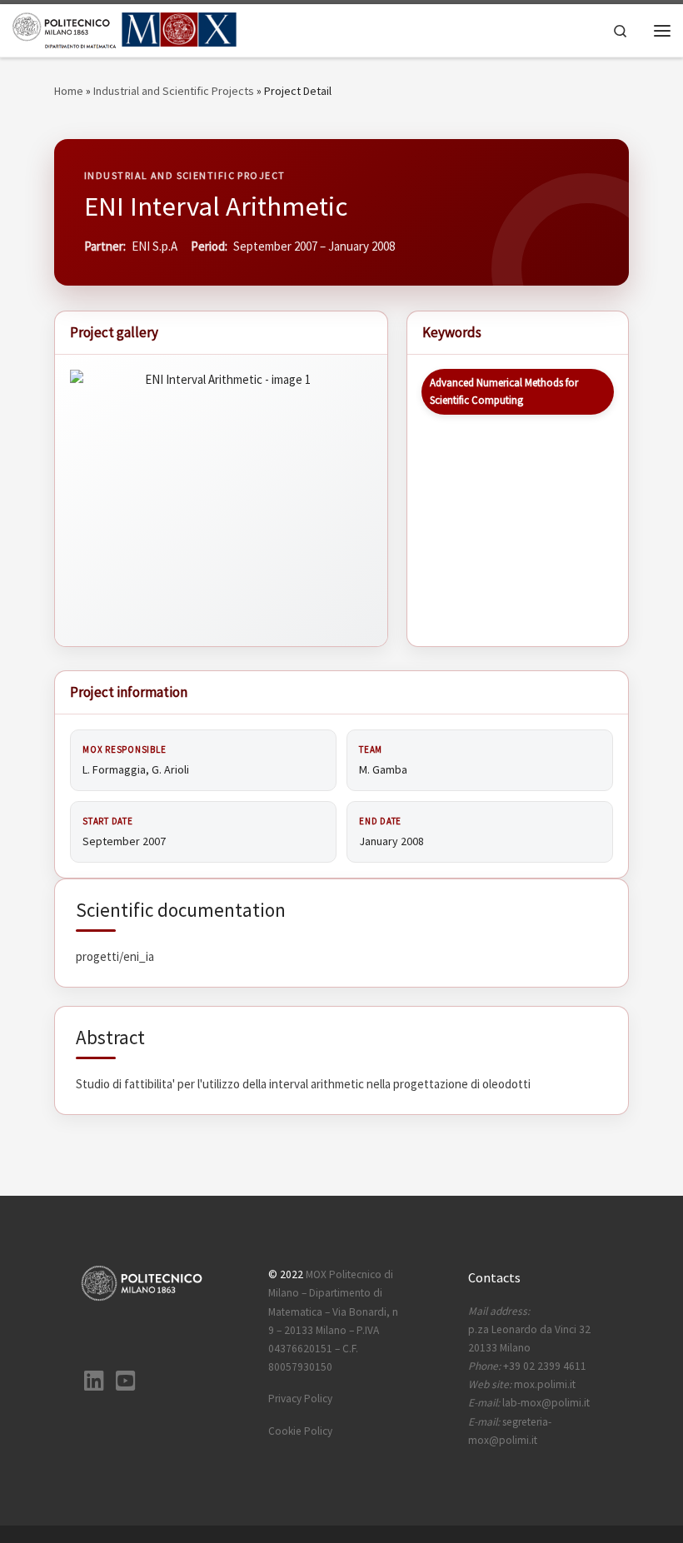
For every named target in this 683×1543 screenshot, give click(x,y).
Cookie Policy (300, 1431)
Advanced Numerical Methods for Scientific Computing (504, 391)
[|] (124, 28)
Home (68, 90)
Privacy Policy (300, 1398)
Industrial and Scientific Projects (173, 90)
